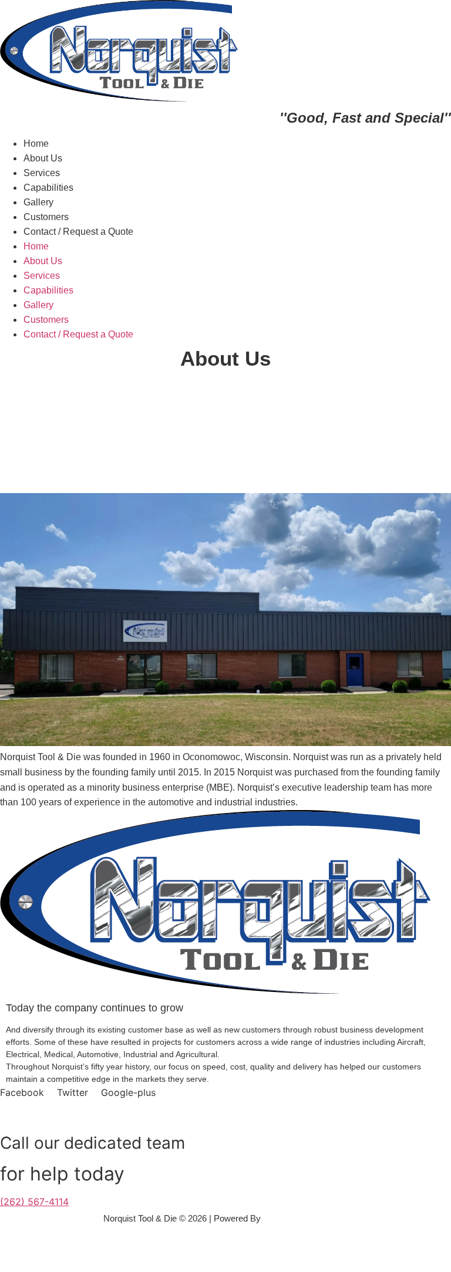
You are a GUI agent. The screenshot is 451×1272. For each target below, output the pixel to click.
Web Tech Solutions (302, 1218)
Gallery (38, 202)
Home (36, 144)
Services (41, 173)
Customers (46, 217)
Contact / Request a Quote (78, 232)
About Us (42, 158)
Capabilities (48, 188)
